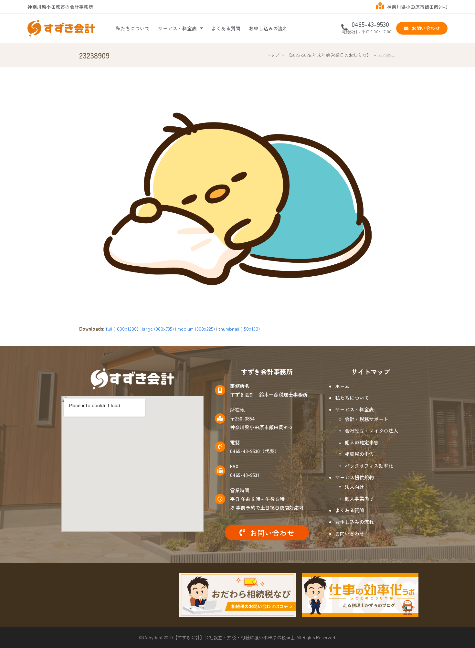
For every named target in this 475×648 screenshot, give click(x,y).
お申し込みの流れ (268, 28)
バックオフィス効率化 (369, 465)
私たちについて (133, 28)
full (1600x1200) (122, 328)
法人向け (354, 486)
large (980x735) (158, 328)
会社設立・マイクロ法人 (371, 430)
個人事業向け (359, 498)
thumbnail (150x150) (239, 328)
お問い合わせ (349, 533)
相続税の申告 (359, 454)
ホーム (342, 386)
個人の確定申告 (362, 442)
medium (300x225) (196, 328)
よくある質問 (225, 28)
